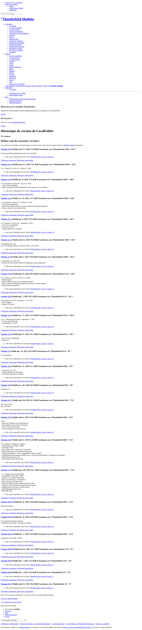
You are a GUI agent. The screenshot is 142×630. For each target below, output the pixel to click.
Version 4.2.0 (6, 257)
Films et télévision (15, 67)
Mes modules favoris (16, 95)
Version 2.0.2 (6, 400)
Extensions (8, 24)
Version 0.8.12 (7, 534)
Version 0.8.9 (6, 561)
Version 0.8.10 (7, 549)
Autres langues (6, 620)
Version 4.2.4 (6, 179)
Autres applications (11, 4)
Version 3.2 (5, 351)
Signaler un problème (103, 624)
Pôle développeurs (15, 103)
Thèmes (7, 54)
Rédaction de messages (16, 46)
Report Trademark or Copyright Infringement (35, 624)
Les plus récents (14, 60)
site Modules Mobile (18, 122)
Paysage (12, 74)
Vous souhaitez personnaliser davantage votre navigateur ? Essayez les (34, 86)
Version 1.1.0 (6, 470)
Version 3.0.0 (6, 385)
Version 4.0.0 (6, 296)
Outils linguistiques (15, 45)
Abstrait (11, 61)
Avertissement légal (58, 624)
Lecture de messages (16, 41)
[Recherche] (21, 14)
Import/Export (13, 39)
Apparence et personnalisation (19, 33)
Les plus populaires (15, 28)
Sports (11, 80)
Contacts (12, 35)
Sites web (12, 78)
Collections (8, 88)
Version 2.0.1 (6, 417)
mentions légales (24, 627)
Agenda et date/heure (16, 31)
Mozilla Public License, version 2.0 (42, 157)
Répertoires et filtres (15, 48)
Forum (7, 617)
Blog (6, 613)
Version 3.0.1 (6, 366)
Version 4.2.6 (6, 149)
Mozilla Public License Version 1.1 (42, 565)
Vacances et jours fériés (16, 84)
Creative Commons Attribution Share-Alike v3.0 (78, 627)
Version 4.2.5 (6, 164)
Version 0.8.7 (6, 584)
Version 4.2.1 (6, 240)
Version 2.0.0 (6, 440)
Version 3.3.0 (6, 334)
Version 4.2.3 (6, 198)
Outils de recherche (15, 101)
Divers (11, 37)
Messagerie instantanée (16, 43)
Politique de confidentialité (10, 624)
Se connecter (18, 2)
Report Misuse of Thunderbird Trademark (80, 624)
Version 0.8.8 (6, 572)
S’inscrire (8, 2)
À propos (8, 611)
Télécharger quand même (25, 160)
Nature (11, 73)
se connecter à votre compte (12, 602)
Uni (10, 82)
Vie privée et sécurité (16, 50)
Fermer (3, 114)
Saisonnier (12, 76)
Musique (12, 71)
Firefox (11, 6)
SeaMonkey (13, 10)
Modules (27, 19)
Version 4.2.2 (6, 219)
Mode (11, 69)
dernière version (69, 145)
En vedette (12, 26)
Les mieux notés (14, 30)
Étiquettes (12, 52)
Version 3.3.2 (6, 315)
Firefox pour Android (16, 8)
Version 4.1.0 (6, 274)
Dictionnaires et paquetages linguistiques (22, 99)
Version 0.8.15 (7, 502)
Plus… (7, 97)
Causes (11, 65)
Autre (11, 63)
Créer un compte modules (9, 598)
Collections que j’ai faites (17, 93)
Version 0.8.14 (7, 517)
